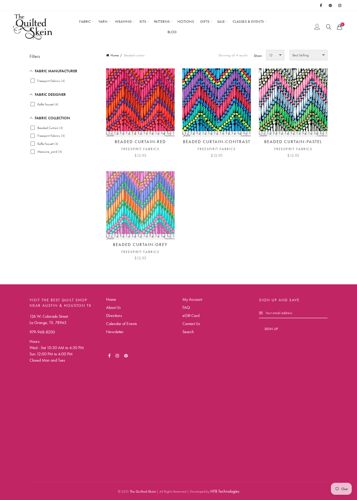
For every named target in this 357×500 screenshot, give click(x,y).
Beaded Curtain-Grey (140, 244)
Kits (143, 21)
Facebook (321, 5)
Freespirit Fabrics (140, 148)
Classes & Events (248, 21)
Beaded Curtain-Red (140, 141)
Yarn (102, 21)
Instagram (340, 5)
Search (188, 331)
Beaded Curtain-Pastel (293, 141)
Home (115, 55)
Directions (114, 315)
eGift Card (190, 315)
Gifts (205, 21)
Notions (185, 21)
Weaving (123, 21)
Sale (221, 21)
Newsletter (115, 331)
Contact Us (191, 323)
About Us (113, 307)
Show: (258, 55)
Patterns (162, 21)
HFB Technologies (224, 491)
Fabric (85, 21)
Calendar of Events (121, 323)
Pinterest (331, 5)
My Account (192, 299)
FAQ (186, 307)
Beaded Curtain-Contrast (216, 141)
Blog (172, 32)
